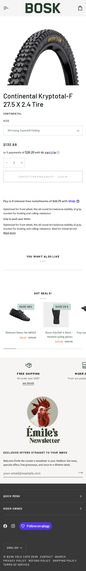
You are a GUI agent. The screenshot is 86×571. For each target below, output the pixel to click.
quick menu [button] (11, 496)
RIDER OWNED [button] (12, 508)
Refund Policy (40, 560)
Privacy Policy (15, 560)
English (13, 547)
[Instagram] (13, 526)
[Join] (79, 472)
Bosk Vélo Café (18, 556)
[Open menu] (9, 8)
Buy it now (43, 190)
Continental (12, 113)
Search (60, 556)
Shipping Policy (65, 560)
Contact (46, 556)
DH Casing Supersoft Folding (24, 130)
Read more (9, 233)
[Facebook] (5, 526)
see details (28, 383)
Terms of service (16, 564)
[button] (43, 152)
